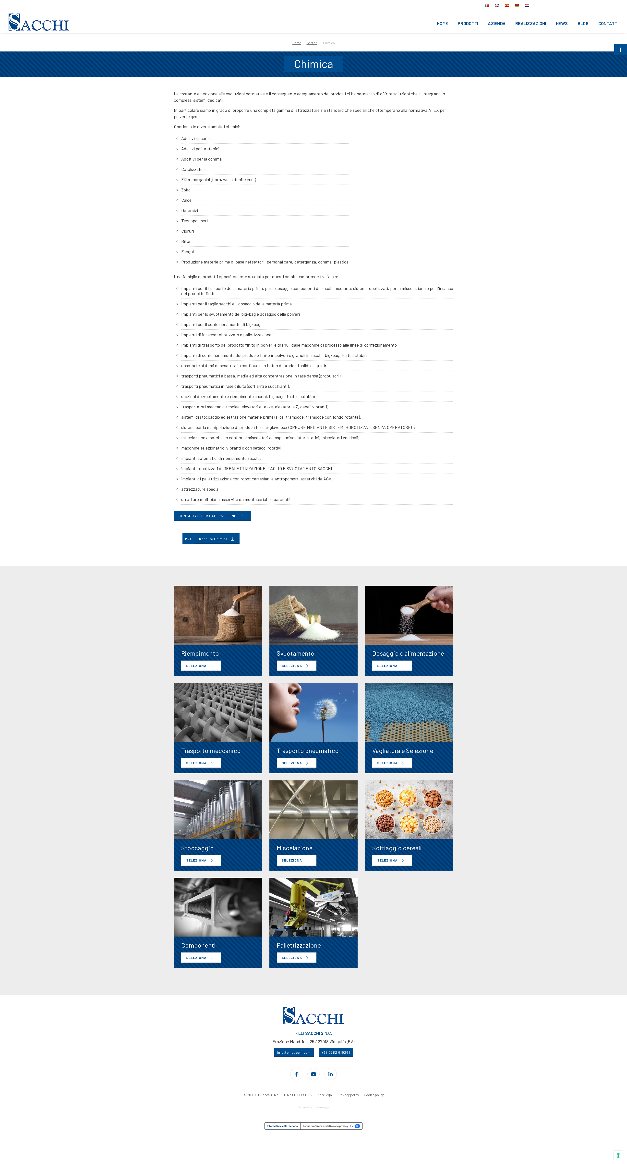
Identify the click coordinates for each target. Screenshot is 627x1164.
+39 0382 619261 (336, 1052)
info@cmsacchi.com (294, 1052)
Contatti (608, 23)
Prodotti (468, 23)
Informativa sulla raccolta (282, 1126)
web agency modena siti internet (313, 1107)
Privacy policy (348, 1095)
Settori (312, 43)
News (562, 23)
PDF (188, 539)
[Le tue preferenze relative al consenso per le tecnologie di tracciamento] (618, 1155)
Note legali (325, 1095)
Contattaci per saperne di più (208, 516)
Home (442, 23)
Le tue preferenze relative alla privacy (325, 1126)
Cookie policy (374, 1095)
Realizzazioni (530, 23)
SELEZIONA (196, 665)
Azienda (497, 23)
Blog (583, 23)
